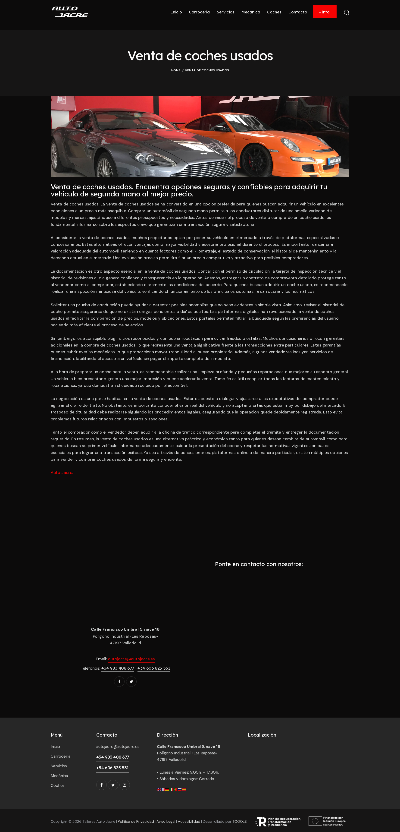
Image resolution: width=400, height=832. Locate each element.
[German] (167, 789)
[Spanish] (184, 789)
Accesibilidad (189, 821)
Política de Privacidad (136, 821)
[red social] (119, 681)
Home (176, 70)
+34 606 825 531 (154, 668)
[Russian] (180, 789)
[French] (163, 789)
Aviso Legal (165, 821)
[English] (159, 789)
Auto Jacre (61, 472)
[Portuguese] (176, 789)
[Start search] (346, 12)
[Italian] (171, 789)
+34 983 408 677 (117, 668)
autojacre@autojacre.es (131, 659)
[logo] (70, 11)
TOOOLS (239, 821)
